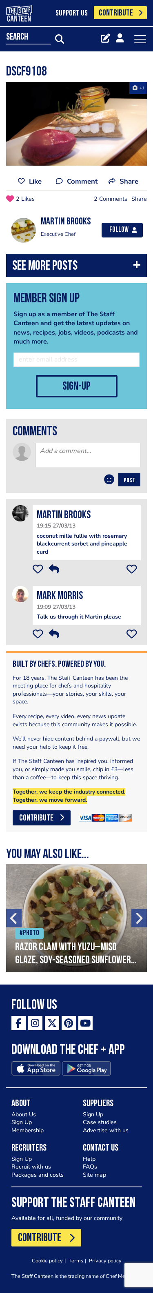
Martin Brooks (64, 515)
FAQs (90, 1167)
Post (129, 480)
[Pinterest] (69, 1023)
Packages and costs (37, 1175)
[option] (76, 124)
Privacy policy (105, 1260)
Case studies (100, 1122)
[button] (76, 267)
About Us (23, 1114)
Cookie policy (47, 1260)
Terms (76, 1260)
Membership (27, 1130)
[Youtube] (85, 1023)
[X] (52, 1023)
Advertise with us (106, 1130)
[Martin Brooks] (20, 513)
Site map (94, 1175)
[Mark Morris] (20, 594)
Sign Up (21, 1122)
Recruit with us (31, 1167)
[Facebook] (18, 1023)
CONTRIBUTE (116, 13)
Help (89, 1159)
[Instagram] (35, 1023)
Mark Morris (60, 596)
